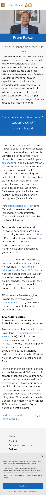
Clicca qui (28, 95)
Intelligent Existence (13, 302)
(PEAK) (39, 234)
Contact (13, 441)
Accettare (23, 486)
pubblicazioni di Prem (20, 205)
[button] (42, 456)
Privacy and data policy (20, 445)
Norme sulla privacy (30, 491)
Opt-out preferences (15, 491)
